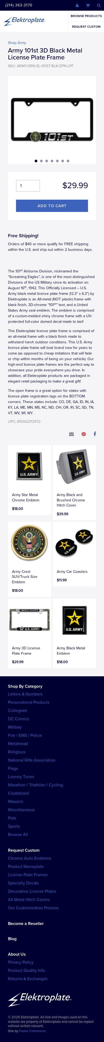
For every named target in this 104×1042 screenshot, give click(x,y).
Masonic (15, 801)
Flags (13, 768)
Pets (12, 818)
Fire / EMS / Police (25, 735)
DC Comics (18, 719)
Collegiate (17, 710)
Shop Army (17, 43)
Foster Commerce (32, 1031)
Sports (14, 826)
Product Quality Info (26, 970)
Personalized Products (28, 702)
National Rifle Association (31, 760)
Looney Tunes (21, 776)
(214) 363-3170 (19, 5)
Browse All (18, 834)
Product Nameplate (26, 866)
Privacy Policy (21, 962)
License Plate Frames (27, 875)
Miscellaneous (21, 809)
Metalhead (18, 743)
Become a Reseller (26, 923)
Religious (16, 752)
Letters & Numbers (25, 694)
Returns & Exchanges (27, 978)
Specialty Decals (23, 883)
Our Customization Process (33, 908)
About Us (17, 954)
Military (15, 727)
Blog (12, 939)
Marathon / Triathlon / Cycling (35, 785)
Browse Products (86, 16)
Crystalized (18, 793)
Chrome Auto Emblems (29, 858)
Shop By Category (25, 686)
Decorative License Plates (32, 891)
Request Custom (86, 27)
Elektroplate (24, 21)
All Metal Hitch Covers (29, 899)
